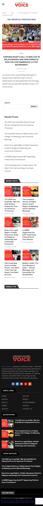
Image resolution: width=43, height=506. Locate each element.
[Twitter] (17, 383)
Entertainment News (8, 502)
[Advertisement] (21, 326)
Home (4, 13)
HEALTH (4, 402)
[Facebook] (13, 383)
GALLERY (5, 409)
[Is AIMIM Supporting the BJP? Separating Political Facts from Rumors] (30, 222)
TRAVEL (4, 405)
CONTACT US (27, 409)
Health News (21, 502)
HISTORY (26, 405)
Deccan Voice (7, 493)
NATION (5, 399)
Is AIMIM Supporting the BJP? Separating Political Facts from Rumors (29, 234)
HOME (4, 396)
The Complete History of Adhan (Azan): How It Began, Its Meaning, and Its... (27, 433)
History (29, 502)
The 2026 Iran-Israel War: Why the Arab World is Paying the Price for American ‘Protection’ (20, 125)
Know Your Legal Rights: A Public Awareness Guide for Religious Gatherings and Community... (27, 444)
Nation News (21, 501)
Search (7, 103)
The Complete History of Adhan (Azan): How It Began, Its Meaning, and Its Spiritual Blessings (21, 136)
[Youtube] (21, 383)
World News (31, 501)
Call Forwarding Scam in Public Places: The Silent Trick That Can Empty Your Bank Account (21, 168)
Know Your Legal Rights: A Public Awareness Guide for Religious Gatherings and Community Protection (21, 148)
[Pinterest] (25, 383)
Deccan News (11, 501)
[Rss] (29, 383)
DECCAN (26, 396)
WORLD (25, 399)
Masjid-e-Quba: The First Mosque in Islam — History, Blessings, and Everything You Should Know (30, 269)
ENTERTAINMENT (29, 402)
